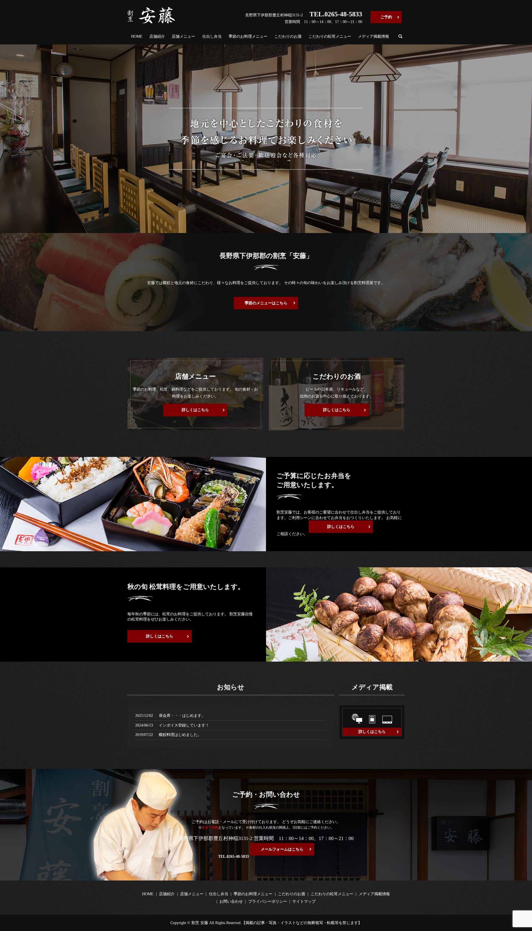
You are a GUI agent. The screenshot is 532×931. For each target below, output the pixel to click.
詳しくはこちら (195, 410)
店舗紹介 (157, 36)
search (400, 36)
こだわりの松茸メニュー (329, 36)
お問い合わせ (231, 901)
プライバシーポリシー (267, 901)
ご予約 (386, 17)
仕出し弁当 (212, 36)
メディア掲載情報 (373, 36)
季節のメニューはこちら (266, 303)
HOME (136, 36)
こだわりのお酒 (287, 36)
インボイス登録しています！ (184, 725)
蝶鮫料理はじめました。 (180, 735)
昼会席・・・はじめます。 (182, 716)
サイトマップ (304, 901)
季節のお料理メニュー (248, 36)
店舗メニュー (183, 36)
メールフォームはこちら (282, 849)
